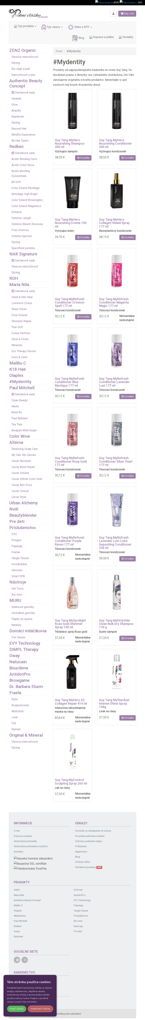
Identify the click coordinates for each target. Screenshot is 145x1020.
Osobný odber (82, 861)
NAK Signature (23, 254)
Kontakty (127, 37)
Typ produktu (25, 26)
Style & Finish (19, 339)
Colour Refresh (20, 333)
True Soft (17, 327)
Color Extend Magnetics (26, 206)
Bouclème (18, 668)
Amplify (16, 110)
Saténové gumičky (22, 607)
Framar (15, 552)
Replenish (17, 116)
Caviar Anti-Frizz (21, 485)
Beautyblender (23, 515)
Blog (81, 38)
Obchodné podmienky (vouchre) (31, 846)
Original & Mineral (26, 735)
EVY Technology (24, 643)
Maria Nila (19, 284)
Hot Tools (17, 588)
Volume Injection (21, 236)
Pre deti (16, 521)
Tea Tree (16, 424)
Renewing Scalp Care (24, 449)
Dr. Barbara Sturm (26, 686)
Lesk (14, 717)
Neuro (15, 406)
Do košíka (84, 158)
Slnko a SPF (82, 27)
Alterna (16, 442)
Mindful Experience (23, 134)
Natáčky (16, 625)
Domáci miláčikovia (27, 630)
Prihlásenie (81, 846)
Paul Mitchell (21, 387)
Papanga (16, 546)
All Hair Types (20, 140)
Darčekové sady (25, 92)
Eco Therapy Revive (23, 351)
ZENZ (17, 889)
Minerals (16, 345)
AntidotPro (19, 674)
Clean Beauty (19, 400)
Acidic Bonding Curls (24, 159)
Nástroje (17, 582)
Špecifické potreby (23, 248)
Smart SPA (18, 576)
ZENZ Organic (22, 50)
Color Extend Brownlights (27, 200)
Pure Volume (19, 315)
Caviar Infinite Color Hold (26, 479)
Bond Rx (16, 412)
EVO (14, 534)
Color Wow (19, 436)
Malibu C (17, 363)
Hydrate (16, 98)
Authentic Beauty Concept (27, 900)
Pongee (16, 540)
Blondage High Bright (24, 194)
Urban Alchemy (23, 502)
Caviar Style (18, 497)
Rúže (14, 699)
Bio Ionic (16, 594)
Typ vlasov (53, 27)
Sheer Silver (19, 309)
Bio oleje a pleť (20, 69)
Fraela (15, 692)
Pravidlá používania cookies (90, 836)
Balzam (16, 729)
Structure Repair (21, 321)
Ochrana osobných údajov (88, 841)
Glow (14, 104)
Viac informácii (30, 1001)
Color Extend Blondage (25, 188)
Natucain (18, 661)
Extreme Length (21, 218)
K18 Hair (17, 369)
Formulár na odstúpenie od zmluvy (93, 830)
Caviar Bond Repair (23, 467)
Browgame (19, 680)
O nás (17, 830)
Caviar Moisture (21, 461)
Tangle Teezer (20, 558)
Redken (16, 146)
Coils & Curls (19, 357)
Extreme (16, 212)
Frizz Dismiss (20, 230)
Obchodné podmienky (25, 841)
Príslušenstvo (22, 527)
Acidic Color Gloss (22, 165)
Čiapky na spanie (21, 619)
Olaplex (16, 375)
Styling (15, 63)
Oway (14, 655)
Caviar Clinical (20, 491)
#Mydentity (20, 381)
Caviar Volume (20, 473)
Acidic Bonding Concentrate (20, 173)
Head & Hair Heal (22, 297)
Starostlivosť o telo (23, 75)
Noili (13, 509)
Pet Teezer (18, 637)
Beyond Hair (19, 128)
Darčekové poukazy (88, 867)
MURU (15, 600)
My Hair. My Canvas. (23, 455)
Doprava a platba (103, 37)
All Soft (16, 182)
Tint (13, 723)
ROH (13, 278)
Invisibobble (19, 564)
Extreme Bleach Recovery (27, 224)
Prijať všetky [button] (17, 1008)
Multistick (17, 711)
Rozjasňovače (20, 705)
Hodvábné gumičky (23, 613)
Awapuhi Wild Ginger (24, 430)
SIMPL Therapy (24, 649)
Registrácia (81, 851)
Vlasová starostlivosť (24, 57)
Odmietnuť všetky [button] (40, 1008)
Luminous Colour (21, 303)
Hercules (17, 570)
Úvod (59, 51)
